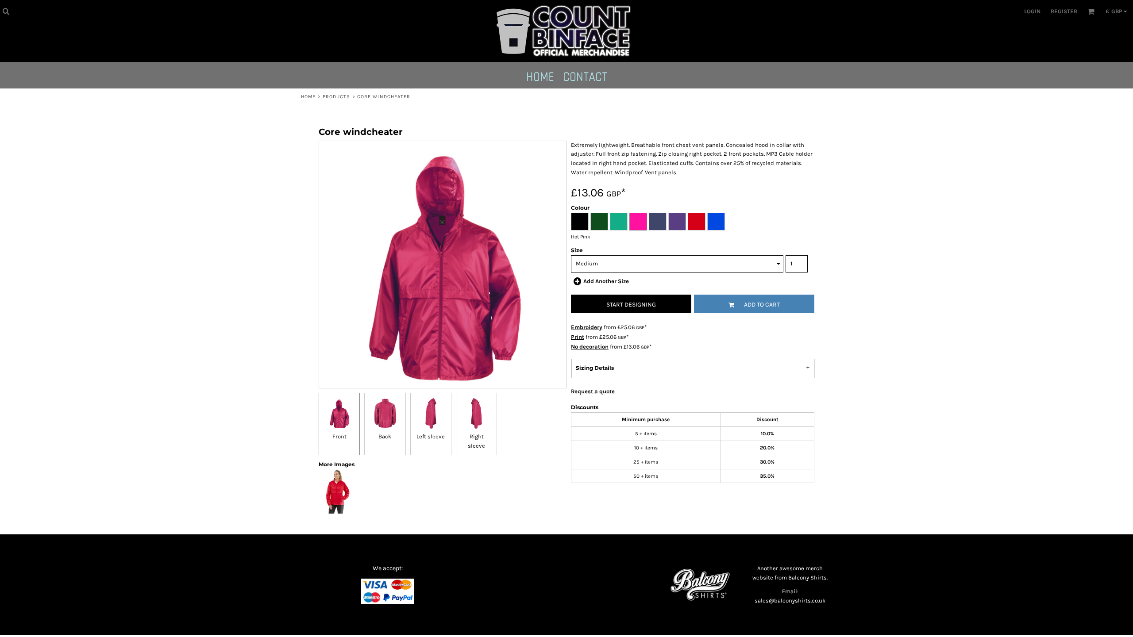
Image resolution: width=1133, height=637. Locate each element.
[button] (5, 11)
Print (577, 337)
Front (339, 436)
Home (308, 97)
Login (1032, 11)
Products (337, 97)
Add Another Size (606, 281)
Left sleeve (430, 436)
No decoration (590, 346)
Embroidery (586, 327)
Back (384, 436)
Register (1064, 11)
